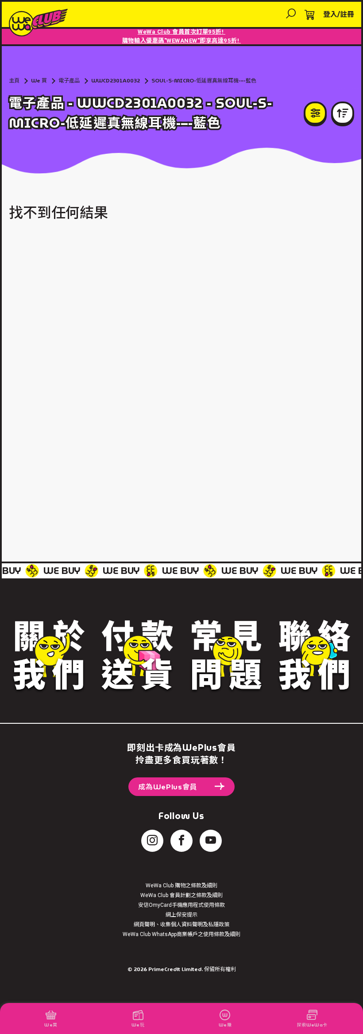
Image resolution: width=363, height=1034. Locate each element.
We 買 (39, 80)
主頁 (14, 80)
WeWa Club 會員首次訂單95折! (181, 31)
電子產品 (69, 80)
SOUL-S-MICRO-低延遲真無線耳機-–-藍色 (203, 80)
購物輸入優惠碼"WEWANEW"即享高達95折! (181, 40)
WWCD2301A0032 (115, 80)
